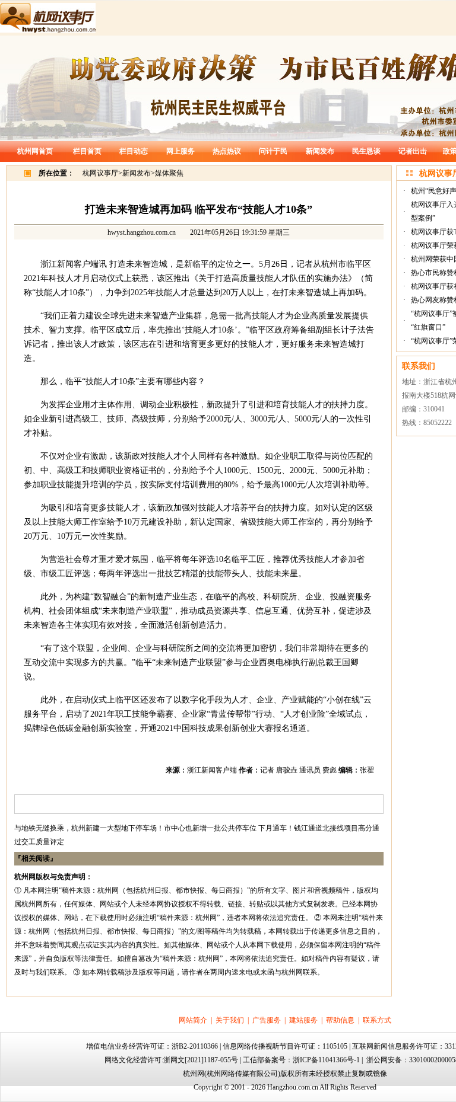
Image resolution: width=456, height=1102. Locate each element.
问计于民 (273, 151)
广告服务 (266, 1020)
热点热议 (227, 151)
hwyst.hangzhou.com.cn (141, 232)
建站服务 (303, 1020)
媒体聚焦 (169, 173)
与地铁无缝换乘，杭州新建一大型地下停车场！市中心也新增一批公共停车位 (135, 828)
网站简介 (193, 1020)
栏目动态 (133, 151)
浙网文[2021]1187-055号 (200, 1060)
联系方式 (377, 1020)
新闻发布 (320, 151)
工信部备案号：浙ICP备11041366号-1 (301, 1060)
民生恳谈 (366, 151)
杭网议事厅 (100, 173)
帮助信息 (340, 1020)
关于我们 (230, 1020)
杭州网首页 (35, 151)
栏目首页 (87, 151)
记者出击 (412, 151)
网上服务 (180, 151)
